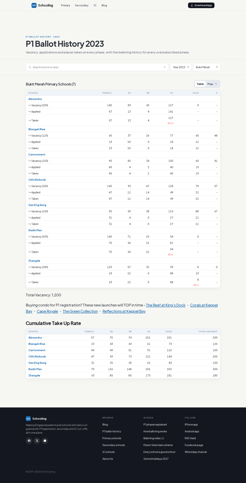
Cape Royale (47, 311)
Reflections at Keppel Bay (124, 311)
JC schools (108, 451)
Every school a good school (159, 451)
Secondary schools (113, 445)
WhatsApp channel (196, 451)
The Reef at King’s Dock (165, 305)
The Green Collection (80, 311)
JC (95, 5)
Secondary (81, 5)
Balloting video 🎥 (154, 438)
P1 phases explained (155, 424)
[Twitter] (37, 441)
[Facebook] (29, 441)
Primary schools (111, 438)
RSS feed (190, 438)
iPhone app (191, 424)
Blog (104, 5)
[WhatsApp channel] (45, 441)
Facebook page (194, 445)
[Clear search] (164, 67)
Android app (192, 431)
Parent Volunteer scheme (158, 445)
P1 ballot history (111, 431)
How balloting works (155, 431)
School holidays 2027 (156, 458)
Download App (203, 5)
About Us (107, 458)
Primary (65, 5)
